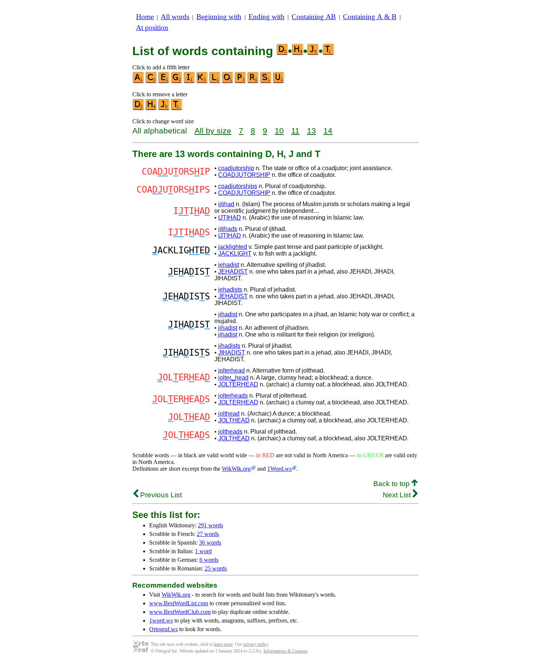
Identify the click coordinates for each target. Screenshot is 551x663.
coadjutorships (237, 186)
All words (175, 17)
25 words (216, 568)
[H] (151, 108)
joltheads (230, 431)
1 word (203, 551)
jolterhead (231, 370)
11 (295, 130)
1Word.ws (279, 468)
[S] (266, 81)
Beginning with (218, 17)
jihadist (227, 314)
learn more (223, 644)
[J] (164, 108)
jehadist (228, 265)
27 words (208, 534)
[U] (279, 81)
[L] (215, 81)
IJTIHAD (229, 217)
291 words (210, 525)
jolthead (229, 413)
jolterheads (233, 395)
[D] (138, 108)
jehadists (230, 289)
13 (311, 130)
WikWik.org (236, 468)
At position (152, 27)
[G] (177, 81)
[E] (164, 81)
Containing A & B (370, 17)
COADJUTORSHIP (244, 175)
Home (145, 17)
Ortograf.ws (163, 629)
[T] (177, 108)
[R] (253, 81)
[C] (151, 81)
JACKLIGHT (235, 253)
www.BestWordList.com (178, 603)
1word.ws (161, 620)
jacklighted (232, 247)
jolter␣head (233, 377)
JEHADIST (233, 271)
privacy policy (255, 644)
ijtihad (226, 204)
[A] (138, 81)
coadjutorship (236, 168)
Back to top (392, 484)
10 (279, 130)
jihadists (229, 346)
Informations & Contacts (285, 651)
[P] (240, 81)
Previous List (160, 495)
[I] (189, 81)
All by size (213, 130)
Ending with (266, 17)
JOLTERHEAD (238, 384)
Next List (398, 495)
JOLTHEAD (234, 420)
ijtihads (227, 229)
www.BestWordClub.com (180, 612)
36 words (210, 542)
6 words (209, 560)
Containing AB (314, 17)
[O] (228, 81)
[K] (202, 81)
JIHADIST (231, 352)
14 (327, 130)
